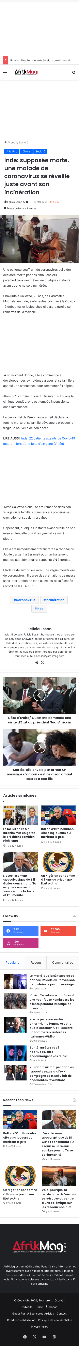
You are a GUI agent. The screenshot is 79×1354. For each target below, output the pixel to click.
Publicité (27, 1307)
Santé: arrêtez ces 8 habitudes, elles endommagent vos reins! (48, 1051)
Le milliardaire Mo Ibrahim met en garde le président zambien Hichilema (19, 835)
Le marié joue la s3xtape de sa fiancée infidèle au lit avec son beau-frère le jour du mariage (52, 980)
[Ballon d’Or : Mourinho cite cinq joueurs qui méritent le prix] (58, 815)
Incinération (55, 600)
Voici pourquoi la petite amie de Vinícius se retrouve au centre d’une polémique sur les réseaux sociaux (59, 1198)
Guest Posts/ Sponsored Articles (33, 1313)
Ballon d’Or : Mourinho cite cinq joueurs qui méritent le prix (57, 833)
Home (39, 1307)
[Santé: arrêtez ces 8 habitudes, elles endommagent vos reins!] (15, 1053)
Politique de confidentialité (55, 1320)
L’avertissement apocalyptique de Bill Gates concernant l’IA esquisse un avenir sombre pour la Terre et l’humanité (19, 885)
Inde (40, 609)
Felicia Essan (14, 201)
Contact (62, 1313)
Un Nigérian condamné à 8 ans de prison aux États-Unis (58, 879)
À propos (51, 1307)
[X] (42, 662)
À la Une (11, 151)
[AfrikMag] (26, 72)
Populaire (12, 962)
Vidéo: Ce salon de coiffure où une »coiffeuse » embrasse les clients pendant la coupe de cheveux (52, 1001)
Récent (36, 962)
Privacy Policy (39, 1326)
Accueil (12, 142)
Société (23, 142)
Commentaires (62, 962)
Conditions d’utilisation (21, 1320)
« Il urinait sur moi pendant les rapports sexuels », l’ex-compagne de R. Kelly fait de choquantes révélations (52, 1073)
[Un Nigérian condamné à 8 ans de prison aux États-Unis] (58, 862)
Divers (26, 151)
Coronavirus (25, 600)
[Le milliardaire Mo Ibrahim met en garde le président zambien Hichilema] (20, 815)
